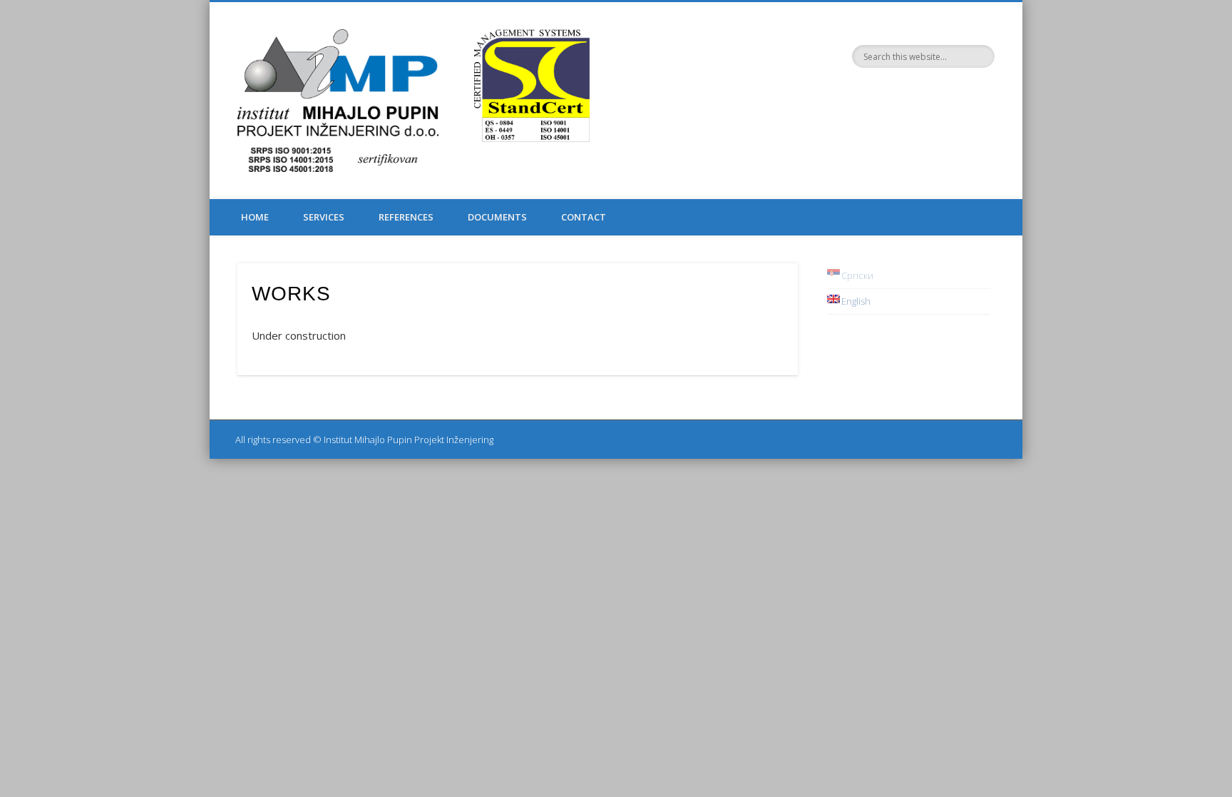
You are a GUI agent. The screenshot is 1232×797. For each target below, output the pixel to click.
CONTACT (583, 216)
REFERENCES (406, 216)
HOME (255, 216)
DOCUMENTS (497, 216)
